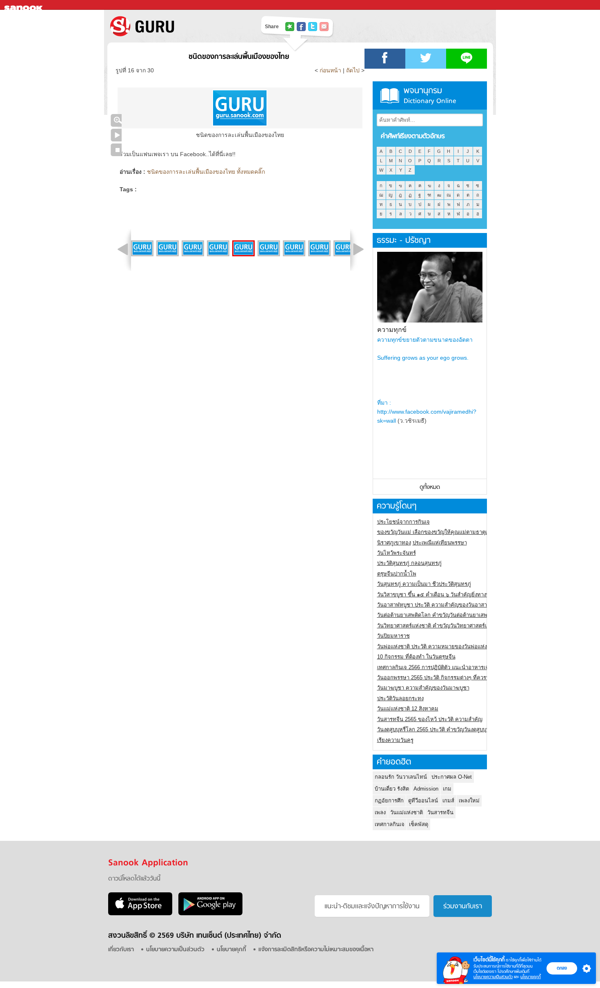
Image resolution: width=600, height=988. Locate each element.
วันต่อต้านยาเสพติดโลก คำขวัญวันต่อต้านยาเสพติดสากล (442, 615)
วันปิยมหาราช (393, 636)
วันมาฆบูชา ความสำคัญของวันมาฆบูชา (423, 688)
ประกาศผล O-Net (451, 777)
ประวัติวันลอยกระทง (400, 698)
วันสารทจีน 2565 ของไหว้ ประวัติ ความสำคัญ (429, 719)
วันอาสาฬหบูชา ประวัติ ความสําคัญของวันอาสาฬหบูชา (440, 605)
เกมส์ (448, 801)
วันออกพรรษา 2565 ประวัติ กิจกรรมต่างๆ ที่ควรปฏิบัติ (438, 677)
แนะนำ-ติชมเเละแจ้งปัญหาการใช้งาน (372, 906)
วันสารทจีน (440, 812)
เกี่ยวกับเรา (121, 949)
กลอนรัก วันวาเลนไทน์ (401, 777)
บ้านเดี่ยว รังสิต (392, 789)
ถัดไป (353, 70)
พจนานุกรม (430, 95)
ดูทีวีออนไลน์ (423, 801)
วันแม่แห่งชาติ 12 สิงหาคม (407, 709)
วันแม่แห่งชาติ (406, 812)
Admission (425, 789)
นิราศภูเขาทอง (394, 543)
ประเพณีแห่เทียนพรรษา (440, 543)
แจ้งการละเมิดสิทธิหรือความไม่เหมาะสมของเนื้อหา (315, 949)
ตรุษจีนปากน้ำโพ (396, 574)
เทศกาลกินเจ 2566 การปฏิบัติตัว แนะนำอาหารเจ (433, 667)
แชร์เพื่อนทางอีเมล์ (324, 26)
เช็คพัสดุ (418, 824)
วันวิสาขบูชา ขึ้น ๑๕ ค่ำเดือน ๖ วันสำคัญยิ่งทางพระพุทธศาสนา (449, 594)
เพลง (380, 812)
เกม (447, 789)
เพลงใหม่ (469, 801)
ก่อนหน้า (331, 70)
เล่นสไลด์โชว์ (116, 135)
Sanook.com (24, 5)
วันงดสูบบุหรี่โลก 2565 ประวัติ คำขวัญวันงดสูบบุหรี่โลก (439, 729)
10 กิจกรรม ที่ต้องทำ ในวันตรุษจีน (416, 657)
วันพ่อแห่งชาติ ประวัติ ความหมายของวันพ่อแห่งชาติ (437, 646)
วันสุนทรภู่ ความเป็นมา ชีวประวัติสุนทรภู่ (424, 584)
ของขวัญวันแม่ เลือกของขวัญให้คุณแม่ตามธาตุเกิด (435, 532)
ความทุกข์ (392, 329)
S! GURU (175, 26)
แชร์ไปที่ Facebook (301, 26)
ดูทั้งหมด (430, 487)
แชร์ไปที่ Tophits (289, 26)
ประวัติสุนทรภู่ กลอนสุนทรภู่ (409, 563)
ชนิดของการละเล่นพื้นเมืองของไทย (239, 57)
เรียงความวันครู (395, 740)
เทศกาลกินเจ (389, 824)
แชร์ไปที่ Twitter (312, 26)
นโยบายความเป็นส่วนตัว (493, 977)
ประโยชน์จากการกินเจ (403, 522)
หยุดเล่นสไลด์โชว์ (116, 149)
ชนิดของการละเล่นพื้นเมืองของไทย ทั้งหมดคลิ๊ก (206, 171)
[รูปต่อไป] (358, 249)
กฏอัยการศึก (389, 801)
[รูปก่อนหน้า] (123, 249)
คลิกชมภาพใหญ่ (116, 120)
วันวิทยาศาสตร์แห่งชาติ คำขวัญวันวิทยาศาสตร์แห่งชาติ (440, 626)
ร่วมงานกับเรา (462, 906)
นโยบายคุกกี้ (530, 977)
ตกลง (562, 968)
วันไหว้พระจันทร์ (396, 553)
